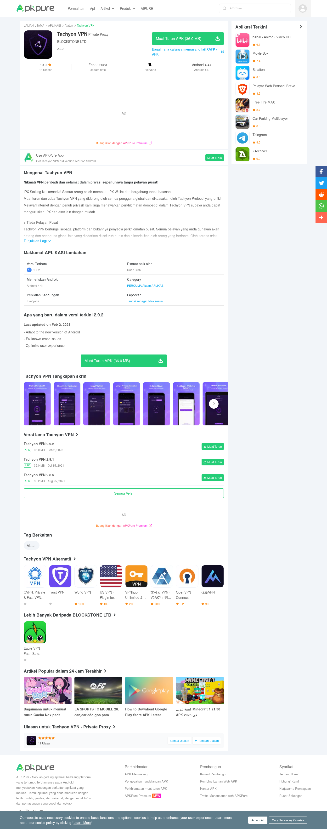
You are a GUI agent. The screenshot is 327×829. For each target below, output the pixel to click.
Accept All (257, 820)
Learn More (82, 822)
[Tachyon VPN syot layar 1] (67, 403)
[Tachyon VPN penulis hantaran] (37, 403)
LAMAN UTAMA (34, 25)
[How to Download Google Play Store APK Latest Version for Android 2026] (149, 690)
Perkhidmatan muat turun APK (146, 788)
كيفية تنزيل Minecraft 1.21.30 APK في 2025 (198, 712)
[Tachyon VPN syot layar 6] (219, 403)
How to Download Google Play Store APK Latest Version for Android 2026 (146, 712)
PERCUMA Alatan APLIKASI (145, 285)
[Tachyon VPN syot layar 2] (96, 403)
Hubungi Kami (289, 781)
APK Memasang (136, 774)
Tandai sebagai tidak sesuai (145, 301)
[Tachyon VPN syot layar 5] (186, 403)
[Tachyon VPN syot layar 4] (156, 403)
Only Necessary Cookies (288, 820)
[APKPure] (35, 8)
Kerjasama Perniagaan (295, 788)
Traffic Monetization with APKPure (224, 795)
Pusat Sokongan (290, 795)
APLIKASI (54, 25)
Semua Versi (123, 493)
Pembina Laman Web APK (218, 781)
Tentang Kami (289, 774)
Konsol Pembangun (213, 774)
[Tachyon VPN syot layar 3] (126, 403)
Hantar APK (208, 788)
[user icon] (303, 8)
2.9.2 (37, 270)
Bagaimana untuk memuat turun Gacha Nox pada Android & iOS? (45, 712)
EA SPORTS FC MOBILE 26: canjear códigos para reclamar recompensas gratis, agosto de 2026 (96, 712)
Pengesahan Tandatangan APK (146, 781)
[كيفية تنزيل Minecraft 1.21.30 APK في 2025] (200, 690)
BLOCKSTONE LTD (71, 41)
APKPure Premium (138, 795)
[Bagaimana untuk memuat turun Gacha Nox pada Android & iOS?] (48, 690)
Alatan (69, 25)
